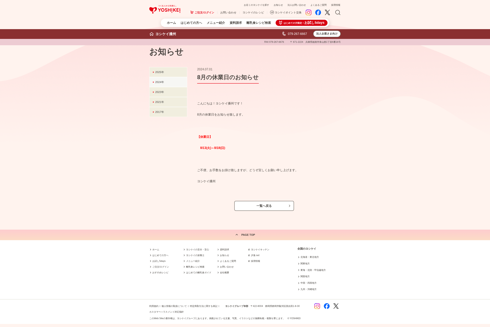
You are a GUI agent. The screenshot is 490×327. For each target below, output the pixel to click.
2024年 (159, 82)
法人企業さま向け (327, 33)
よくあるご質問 (318, 5)
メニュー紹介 (216, 22)
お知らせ (278, 5)
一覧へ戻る (264, 205)
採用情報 (335, 5)
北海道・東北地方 (310, 257)
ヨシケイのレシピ (253, 12)
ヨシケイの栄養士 (195, 255)
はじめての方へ (191, 22)
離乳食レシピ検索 (259, 22)
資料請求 (236, 22)
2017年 (159, 111)
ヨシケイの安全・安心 (197, 249)
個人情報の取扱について (174, 306)
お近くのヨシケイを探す (256, 5)
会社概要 (224, 272)
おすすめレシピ (160, 272)
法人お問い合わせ (296, 5)
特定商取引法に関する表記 (203, 306)
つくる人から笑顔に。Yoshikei (164, 9)
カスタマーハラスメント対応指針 (166, 312)
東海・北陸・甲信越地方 (313, 270)
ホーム (171, 22)
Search (338, 13)
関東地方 (305, 263)
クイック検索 (471, 264)
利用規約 (153, 306)
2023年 (159, 92)
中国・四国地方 (309, 283)
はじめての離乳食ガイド (198, 272)
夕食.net (255, 255)
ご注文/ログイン (204, 12)
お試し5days (159, 261)
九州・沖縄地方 (309, 289)
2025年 (159, 72)
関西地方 (305, 276)
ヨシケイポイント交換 (288, 12)
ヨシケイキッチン (260, 249)
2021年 (159, 102)
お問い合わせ (228, 12)
